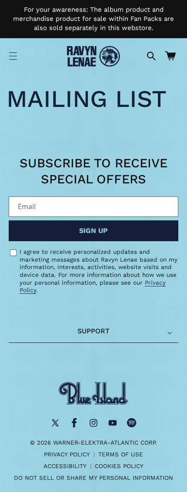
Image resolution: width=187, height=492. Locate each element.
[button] (13, 56)
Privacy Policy (67, 454)
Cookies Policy (119, 465)
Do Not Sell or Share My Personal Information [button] (93, 477)
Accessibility (65, 465)
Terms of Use (120, 454)
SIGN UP (93, 230)
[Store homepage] (93, 393)
